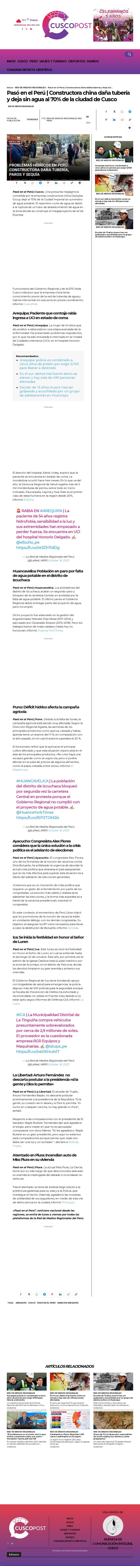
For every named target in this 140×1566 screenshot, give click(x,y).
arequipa (21, 1303)
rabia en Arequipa (67, 1303)
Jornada (73, 928)
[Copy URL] (129, 119)
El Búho (29, 499)
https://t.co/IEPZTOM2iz (37, 817)
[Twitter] (26, 28)
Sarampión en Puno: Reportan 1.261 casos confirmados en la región (67, 1435)
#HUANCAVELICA (32, 781)
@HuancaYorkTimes (34, 812)
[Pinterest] (106, 119)
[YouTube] (31, 28)
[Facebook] (22, 28)
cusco (32, 1303)
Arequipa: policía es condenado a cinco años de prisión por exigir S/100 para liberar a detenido (49, 364)
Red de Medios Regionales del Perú (64, 119)
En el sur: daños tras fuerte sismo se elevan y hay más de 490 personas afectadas (48, 378)
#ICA (20, 1014)
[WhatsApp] (121, 111)
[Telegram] (129, 111)
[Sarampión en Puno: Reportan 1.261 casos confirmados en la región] (70, 1420)
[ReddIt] (121, 119)
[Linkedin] (114, 119)
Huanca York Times (50, 630)
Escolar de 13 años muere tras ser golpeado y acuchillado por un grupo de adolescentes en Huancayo (50, 391)
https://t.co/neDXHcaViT (38, 1051)
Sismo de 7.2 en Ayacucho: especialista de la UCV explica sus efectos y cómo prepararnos (112, 1436)
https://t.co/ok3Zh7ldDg (38, 547)
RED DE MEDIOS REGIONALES (30, 87)
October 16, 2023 (58, 560)
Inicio (10, 87)
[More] (129, 128)
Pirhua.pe (68, 1202)
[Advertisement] (48, 254)
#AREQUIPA (51, 511)
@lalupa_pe (56, 1046)
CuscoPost (30, 304)
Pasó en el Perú (46, 1303)
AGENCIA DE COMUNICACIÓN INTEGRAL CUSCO (113, 1544)
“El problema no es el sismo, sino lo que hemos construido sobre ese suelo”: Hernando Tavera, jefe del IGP (26, 1436)
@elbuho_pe (27, 542)
